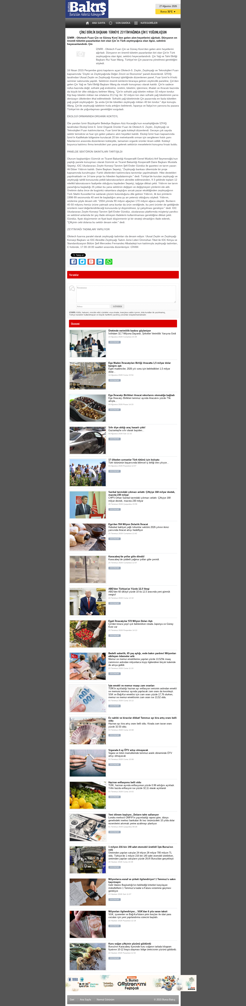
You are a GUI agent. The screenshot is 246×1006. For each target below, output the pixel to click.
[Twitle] (82, 262)
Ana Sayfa (85, 999)
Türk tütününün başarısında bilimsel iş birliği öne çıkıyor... (138, 465)
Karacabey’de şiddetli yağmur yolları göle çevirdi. (134, 562)
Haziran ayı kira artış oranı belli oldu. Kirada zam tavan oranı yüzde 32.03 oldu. (142, 726)
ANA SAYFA (98, 23)
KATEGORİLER (149, 23)
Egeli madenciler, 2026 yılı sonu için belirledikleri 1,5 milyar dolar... (139, 371)
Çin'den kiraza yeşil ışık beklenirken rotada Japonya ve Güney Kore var (140, 628)
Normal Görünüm (105, 999)
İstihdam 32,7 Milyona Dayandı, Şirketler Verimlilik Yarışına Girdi (142, 336)
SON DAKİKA (123, 23)
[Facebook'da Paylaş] (73, 262)
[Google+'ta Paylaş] (91, 262)
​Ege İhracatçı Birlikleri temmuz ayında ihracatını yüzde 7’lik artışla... (141, 402)
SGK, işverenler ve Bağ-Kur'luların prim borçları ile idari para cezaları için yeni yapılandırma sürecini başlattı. (139, 918)
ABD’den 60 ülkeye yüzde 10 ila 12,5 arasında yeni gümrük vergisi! (139, 595)
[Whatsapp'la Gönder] (108, 262)
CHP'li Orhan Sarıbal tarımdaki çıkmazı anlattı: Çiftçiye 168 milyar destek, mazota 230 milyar (141, 500)
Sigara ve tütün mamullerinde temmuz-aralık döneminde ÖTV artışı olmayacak (140, 757)
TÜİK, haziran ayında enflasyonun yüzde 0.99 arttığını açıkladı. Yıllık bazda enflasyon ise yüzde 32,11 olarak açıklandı (141, 789)
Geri (72, 999)
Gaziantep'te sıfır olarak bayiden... (126, 433)
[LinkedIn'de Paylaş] (100, 262)
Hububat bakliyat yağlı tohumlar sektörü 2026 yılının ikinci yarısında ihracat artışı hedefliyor (138, 531)
